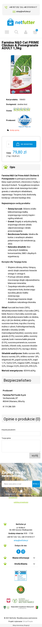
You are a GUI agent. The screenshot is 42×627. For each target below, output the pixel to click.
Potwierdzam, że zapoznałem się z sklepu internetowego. (21, 495)
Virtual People (28, 621)
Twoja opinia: (6, 438)
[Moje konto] (25, 32)
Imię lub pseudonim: (9, 430)
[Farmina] (25, 120)
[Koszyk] (35, 32)
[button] (7, 32)
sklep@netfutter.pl (23, 11)
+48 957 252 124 (16, 7)
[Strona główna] (21, 22)
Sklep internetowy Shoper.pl (21, 625)
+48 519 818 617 (30, 7)
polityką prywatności (21, 502)
